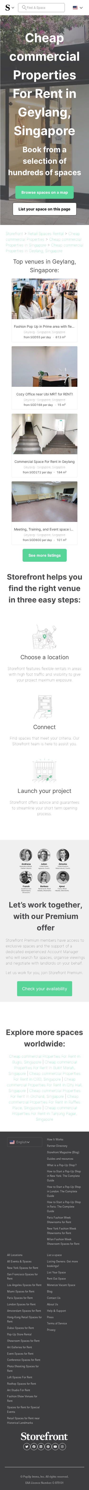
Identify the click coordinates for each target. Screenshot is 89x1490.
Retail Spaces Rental (46, 233)
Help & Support (56, 1310)
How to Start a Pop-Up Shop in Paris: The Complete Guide (64, 1206)
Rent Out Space (56, 1278)
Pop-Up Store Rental (19, 1334)
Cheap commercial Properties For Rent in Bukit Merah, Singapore (43, 1068)
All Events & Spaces (19, 1261)
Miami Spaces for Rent (20, 1291)
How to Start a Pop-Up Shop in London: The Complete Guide (64, 1191)
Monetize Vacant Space (61, 1284)
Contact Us (54, 1297)
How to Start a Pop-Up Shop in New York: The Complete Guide (64, 1176)
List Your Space (56, 1272)
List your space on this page (44, 209)
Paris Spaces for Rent (20, 1297)
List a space (54, 1254)
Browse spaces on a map (44, 192)
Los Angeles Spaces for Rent (24, 1284)
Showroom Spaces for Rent (23, 1340)
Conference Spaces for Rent (23, 1359)
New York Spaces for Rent (22, 1267)
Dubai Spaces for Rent (20, 1327)
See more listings (44, 555)
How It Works (55, 1139)
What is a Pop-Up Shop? (62, 1165)
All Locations (15, 1254)
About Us (52, 1304)
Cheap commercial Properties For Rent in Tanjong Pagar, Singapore (44, 1113)
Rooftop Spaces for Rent (21, 1383)
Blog (49, 1291)
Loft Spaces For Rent (19, 1377)
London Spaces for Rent (21, 1304)
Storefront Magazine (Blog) (63, 1152)
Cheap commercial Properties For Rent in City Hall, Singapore (44, 1085)
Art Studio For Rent (18, 1390)
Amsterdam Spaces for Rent (24, 1310)
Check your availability (44, 988)
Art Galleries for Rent (19, 1347)
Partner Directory (57, 1145)
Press (50, 1317)
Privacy (51, 1329)
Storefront (14, 233)
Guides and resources (60, 1158)
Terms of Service (57, 1323)
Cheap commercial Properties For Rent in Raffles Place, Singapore (44, 1102)
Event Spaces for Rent (20, 1353)
